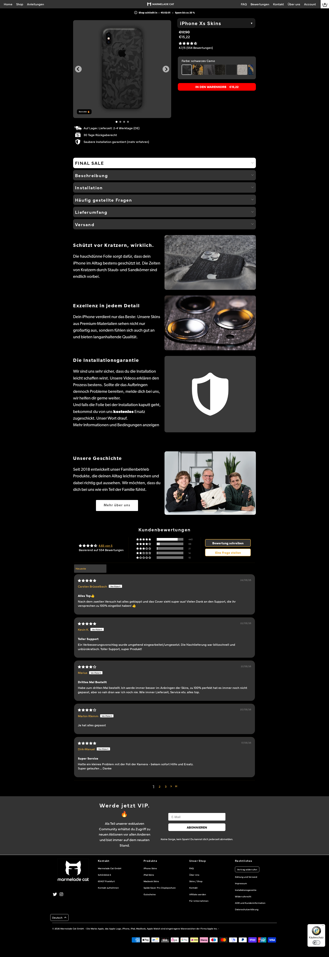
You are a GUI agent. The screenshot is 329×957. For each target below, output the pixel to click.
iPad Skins (149, 874)
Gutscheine (150, 894)
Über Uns (194, 874)
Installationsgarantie (245, 889)
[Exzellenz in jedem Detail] (210, 322)
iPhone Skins (150, 868)
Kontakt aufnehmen (108, 887)
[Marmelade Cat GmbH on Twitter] (55, 894)
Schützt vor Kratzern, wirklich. (113, 245)
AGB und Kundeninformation (250, 902)
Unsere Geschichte (97, 458)
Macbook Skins (151, 881)
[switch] (316, 942)
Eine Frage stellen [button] (228, 552)
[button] (188, 43)
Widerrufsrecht (243, 896)
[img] (87, 580)
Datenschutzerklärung (246, 909)
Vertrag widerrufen (247, 869)
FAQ (191, 868)
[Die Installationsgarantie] (210, 394)
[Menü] (323, 926)
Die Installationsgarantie (106, 360)
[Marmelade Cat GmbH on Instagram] (62, 894)
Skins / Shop (195, 881)
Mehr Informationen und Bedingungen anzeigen (116, 425)
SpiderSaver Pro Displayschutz (160, 887)
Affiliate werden (197, 894)
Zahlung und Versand (246, 876)
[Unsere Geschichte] (210, 483)
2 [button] (160, 786)
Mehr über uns (117, 505)
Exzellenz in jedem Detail (106, 306)
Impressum (241, 883)
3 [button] (166, 786)
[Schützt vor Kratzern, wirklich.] (210, 262)
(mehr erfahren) (138, 141)
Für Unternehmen (198, 900)
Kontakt (193, 887)
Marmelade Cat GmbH (72, 928)
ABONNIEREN (197, 827)
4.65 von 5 (106, 545)
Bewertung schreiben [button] (228, 543)
